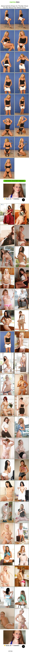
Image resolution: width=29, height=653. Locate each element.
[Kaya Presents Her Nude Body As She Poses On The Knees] (21, 363)
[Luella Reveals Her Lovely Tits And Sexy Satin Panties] (7, 278)
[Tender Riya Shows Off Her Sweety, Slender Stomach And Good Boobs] (7, 256)
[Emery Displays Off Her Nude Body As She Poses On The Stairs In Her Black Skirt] (21, 406)
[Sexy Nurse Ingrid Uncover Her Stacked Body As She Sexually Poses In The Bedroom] (21, 384)
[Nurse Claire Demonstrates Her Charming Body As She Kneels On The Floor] (21, 299)
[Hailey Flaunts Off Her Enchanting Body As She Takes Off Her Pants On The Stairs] (7, 427)
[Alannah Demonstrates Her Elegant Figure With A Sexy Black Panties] (21, 469)
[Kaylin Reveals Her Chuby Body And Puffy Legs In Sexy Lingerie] (21, 320)
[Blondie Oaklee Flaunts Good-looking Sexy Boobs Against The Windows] (7, 384)
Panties (14, 2)
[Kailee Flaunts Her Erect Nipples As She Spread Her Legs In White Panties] (21, 554)
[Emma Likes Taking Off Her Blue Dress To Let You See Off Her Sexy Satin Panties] (7, 597)
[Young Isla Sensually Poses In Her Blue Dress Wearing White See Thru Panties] (7, 533)
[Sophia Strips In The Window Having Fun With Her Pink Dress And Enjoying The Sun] (21, 533)
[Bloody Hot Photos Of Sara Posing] (7, 469)
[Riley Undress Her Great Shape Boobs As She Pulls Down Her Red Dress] (7, 214)
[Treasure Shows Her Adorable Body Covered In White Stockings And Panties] (7, 363)
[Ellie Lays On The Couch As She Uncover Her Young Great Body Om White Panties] (7, 235)
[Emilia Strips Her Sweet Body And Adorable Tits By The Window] (21, 256)
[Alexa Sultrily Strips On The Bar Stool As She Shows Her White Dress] (7, 342)
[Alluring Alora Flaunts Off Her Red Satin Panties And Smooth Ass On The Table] (21, 576)
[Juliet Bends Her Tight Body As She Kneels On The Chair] (21, 512)
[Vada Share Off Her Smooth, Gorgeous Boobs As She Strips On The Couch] (7, 448)
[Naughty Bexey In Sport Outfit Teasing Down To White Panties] (7, 320)
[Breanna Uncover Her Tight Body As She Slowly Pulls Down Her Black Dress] (7, 576)
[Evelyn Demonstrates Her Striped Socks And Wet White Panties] (7, 554)
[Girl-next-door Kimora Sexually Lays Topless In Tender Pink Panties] (21, 618)
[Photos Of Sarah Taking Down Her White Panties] (21, 491)
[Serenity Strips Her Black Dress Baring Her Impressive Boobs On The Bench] (21, 448)
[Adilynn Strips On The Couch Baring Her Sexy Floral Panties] (7, 491)
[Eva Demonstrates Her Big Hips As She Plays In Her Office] (21, 278)
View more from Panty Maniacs (14, 181)
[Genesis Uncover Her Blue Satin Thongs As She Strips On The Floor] (21, 427)
